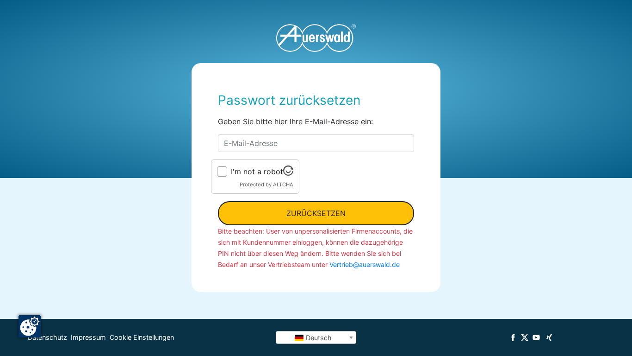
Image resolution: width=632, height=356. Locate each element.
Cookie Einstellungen (142, 337)
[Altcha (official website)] (288, 173)
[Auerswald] (316, 38)
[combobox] (316, 337)
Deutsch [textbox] (318, 338)
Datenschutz (47, 337)
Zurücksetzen (316, 213)
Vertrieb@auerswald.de (364, 264)
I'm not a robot (257, 171)
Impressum (88, 337)
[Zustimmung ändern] (30, 326)
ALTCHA (283, 184)
